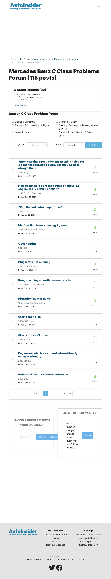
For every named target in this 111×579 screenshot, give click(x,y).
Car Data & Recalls (88, 538)
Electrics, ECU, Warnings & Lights (32, 125)
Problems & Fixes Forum (38, 59)
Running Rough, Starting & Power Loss (76, 134)
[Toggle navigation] (98, 5)
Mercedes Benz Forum (66, 59)
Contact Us (79, 559)
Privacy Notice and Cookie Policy (41, 559)
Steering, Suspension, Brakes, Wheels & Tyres (78, 127)
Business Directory (88, 544)
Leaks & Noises (23, 132)
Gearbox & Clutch (68, 121)
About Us (56, 541)
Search (93, 145)
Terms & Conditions (65, 559)
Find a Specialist (88, 541)
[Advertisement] (55, 33)
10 (69, 393)
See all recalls (21, 105)
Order (58, 144)
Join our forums (89, 435)
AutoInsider (17, 59)
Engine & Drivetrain (25, 121)
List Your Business (55, 544)
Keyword (20, 144)
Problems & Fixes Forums (88, 534)
